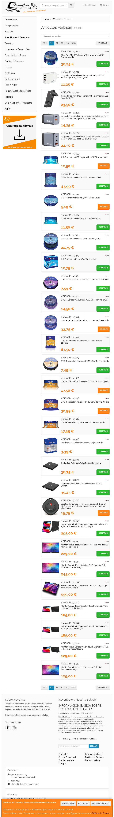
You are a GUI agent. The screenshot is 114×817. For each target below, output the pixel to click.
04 (67, 43)
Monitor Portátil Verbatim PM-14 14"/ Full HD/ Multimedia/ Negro (81, 668)
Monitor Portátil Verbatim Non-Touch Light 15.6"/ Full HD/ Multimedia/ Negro (84, 648)
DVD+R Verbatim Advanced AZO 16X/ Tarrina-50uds (85, 320)
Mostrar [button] (102, 43)
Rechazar (83, 803)
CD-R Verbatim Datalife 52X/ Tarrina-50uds (80, 238)
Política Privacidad (67, 757)
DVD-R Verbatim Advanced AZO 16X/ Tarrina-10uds (85, 361)
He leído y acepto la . (79, 739)
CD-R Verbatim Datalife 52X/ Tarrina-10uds (80, 198)
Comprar (103, 64)
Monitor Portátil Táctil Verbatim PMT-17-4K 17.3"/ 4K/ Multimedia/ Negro (84, 586)
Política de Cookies (101, 813)
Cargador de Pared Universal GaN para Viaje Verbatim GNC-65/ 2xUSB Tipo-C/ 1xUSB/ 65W (85, 137)
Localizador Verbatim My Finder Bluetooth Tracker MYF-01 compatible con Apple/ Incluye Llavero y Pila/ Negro (83, 506)
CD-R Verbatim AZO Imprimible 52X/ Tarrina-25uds (84, 157)
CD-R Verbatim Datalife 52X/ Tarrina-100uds (81, 177)
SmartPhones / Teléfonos (17, 37)
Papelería (9, 97)
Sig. (74, 43)
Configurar (68, 803)
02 (57, 43)
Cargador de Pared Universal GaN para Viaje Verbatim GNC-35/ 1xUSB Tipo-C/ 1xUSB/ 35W (85, 117)
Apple (7, 109)
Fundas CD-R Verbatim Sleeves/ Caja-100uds (82, 442)
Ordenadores (11, 19)
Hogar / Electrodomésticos (18, 91)
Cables (8, 67)
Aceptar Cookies (100, 803)
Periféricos (10, 73)
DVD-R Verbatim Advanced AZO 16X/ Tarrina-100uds (82, 341)
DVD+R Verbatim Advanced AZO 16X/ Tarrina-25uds (84, 300)
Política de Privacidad (72, 733)
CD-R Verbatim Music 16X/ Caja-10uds (78, 259)
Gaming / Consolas (14, 61)
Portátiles (9, 31)
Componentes (11, 25)
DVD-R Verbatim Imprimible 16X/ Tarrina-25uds (83, 422)
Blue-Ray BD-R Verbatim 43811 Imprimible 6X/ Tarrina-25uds (82, 56)
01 (51, 43)
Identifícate (90, 5)
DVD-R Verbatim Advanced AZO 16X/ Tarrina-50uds (85, 402)
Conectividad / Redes (15, 55)
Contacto (62, 754)
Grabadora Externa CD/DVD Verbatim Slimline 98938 (82, 484)
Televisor (9, 43)
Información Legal (94, 754)
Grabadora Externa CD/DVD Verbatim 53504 (81, 463)
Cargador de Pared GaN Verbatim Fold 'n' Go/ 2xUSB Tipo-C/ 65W (85, 97)
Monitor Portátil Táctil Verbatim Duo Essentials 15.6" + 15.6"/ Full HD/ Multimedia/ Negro (84, 525)
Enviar (93, 746)
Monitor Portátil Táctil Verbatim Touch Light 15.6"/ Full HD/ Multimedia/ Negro (85, 627)
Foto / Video (11, 85)
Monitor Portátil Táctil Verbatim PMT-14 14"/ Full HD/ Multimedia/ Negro (85, 546)
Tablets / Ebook (12, 79)
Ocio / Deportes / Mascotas (18, 103)
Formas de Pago (93, 760)
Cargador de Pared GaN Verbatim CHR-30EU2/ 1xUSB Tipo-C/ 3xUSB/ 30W (82, 76)
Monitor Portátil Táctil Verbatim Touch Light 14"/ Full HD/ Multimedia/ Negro (84, 607)
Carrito (105, 5)
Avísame (104, 166)
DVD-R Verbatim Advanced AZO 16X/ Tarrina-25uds (85, 381)
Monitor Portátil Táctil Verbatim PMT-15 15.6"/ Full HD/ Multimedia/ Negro (83, 566)
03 (62, 43)
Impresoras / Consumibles (18, 49)
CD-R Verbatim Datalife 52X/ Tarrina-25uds (80, 218)
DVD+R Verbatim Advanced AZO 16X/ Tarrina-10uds (85, 279)
